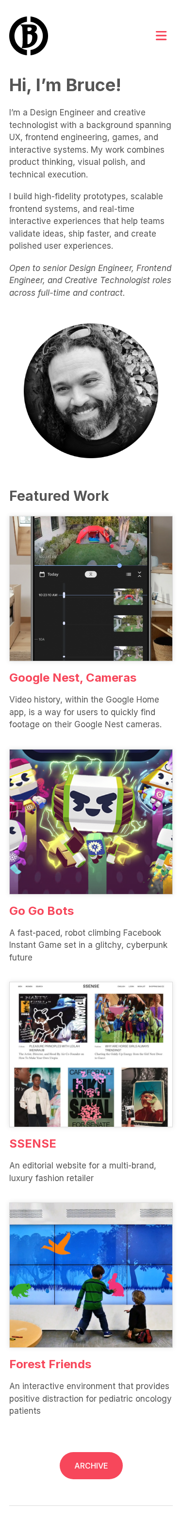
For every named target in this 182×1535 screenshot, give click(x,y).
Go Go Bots (41, 911)
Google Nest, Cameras (72, 678)
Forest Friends (50, 1364)
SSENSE (32, 1143)
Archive (91, 1466)
